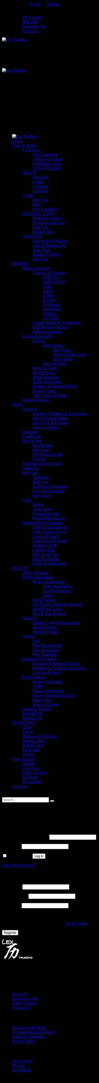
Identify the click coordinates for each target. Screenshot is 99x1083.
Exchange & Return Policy (33, 1032)
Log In (35, 4)
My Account (32, 17)
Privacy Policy (24, 1041)
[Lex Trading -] (15, 39)
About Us (20, 994)
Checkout (30, 31)
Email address (14, 896)
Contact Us (21, 1007)
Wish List (30, 22)
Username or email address (25, 837)
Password (11, 846)
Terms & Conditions (28, 1037)
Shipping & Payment (29, 1027)
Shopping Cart (34, 26)
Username (11, 887)
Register (53, 4)
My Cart (19, 1065)
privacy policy (76, 923)
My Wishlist (21, 1070)
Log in (39, 856)
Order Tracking (24, 1003)
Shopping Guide (25, 998)
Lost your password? (19, 865)
